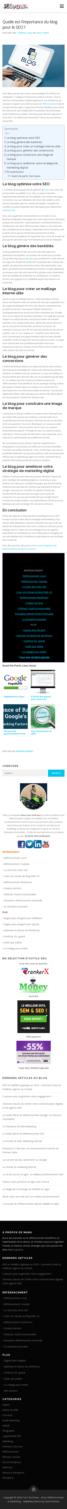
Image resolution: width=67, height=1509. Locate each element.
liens (31, 258)
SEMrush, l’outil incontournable (34, 608)
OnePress (28, 1501)
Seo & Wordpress (11, 1462)
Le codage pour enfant (34, 651)
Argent (5, 1404)
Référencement (24, 751)
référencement (49, 103)
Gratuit (6, 1425)
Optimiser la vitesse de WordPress (34, 635)
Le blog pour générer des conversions (30, 150)
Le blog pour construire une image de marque (30, 157)
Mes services (11, 1390)
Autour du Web (10, 1409)
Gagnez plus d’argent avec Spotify (21, 924)
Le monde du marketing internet (19, 1167)
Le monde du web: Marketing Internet (22, 1141)
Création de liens (34, 603)
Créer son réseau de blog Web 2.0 (34, 592)
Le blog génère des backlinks (24, 142)
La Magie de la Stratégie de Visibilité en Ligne (26, 1189)
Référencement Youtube (34, 581)
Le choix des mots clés (34, 586)
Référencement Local (34, 575)
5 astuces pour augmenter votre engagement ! (27, 1096)
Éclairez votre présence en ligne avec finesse (25, 1181)
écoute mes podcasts (37, 835)
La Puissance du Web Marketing (19, 1126)
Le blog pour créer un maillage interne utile (33, 146)
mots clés (10, 210)
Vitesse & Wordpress (13, 1472)
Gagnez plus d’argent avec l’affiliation (23, 918)
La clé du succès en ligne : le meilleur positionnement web (32, 1174)
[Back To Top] (33, 1490)
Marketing (7, 1441)
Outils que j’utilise (34, 646)
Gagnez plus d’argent (34, 630)
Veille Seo (7, 1467)
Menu (61, 6)
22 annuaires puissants (34, 619)
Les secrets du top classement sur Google (24, 1159)
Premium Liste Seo (12, 1446)
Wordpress (8, 1477)
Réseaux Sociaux (11, 1456)
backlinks (45, 246)
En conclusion (15, 172)
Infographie (8, 1430)
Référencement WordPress (34, 597)
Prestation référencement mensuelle (34, 613)
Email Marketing (10, 1420)
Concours (7, 1415)
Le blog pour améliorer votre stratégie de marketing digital (32, 165)
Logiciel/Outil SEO (11, 1436)
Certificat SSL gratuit (34, 640)
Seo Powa (43, 33)
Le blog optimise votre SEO (23, 138)
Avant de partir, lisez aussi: (26, 176)
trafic (46, 189)
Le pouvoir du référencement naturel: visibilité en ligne (30, 1203)
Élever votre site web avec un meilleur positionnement (30, 1196)
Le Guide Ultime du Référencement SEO (23, 1133)
